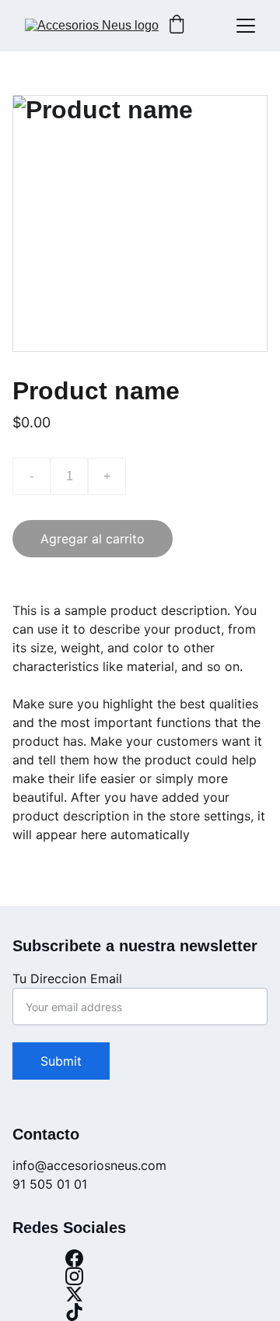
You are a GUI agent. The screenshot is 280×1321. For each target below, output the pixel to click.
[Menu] (245, 26)
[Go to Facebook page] (73, 1258)
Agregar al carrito (92, 538)
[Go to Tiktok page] (73, 1312)
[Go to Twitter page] (73, 1294)
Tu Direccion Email (67, 978)
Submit (61, 1061)
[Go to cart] (176, 25)
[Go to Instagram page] (73, 1276)
